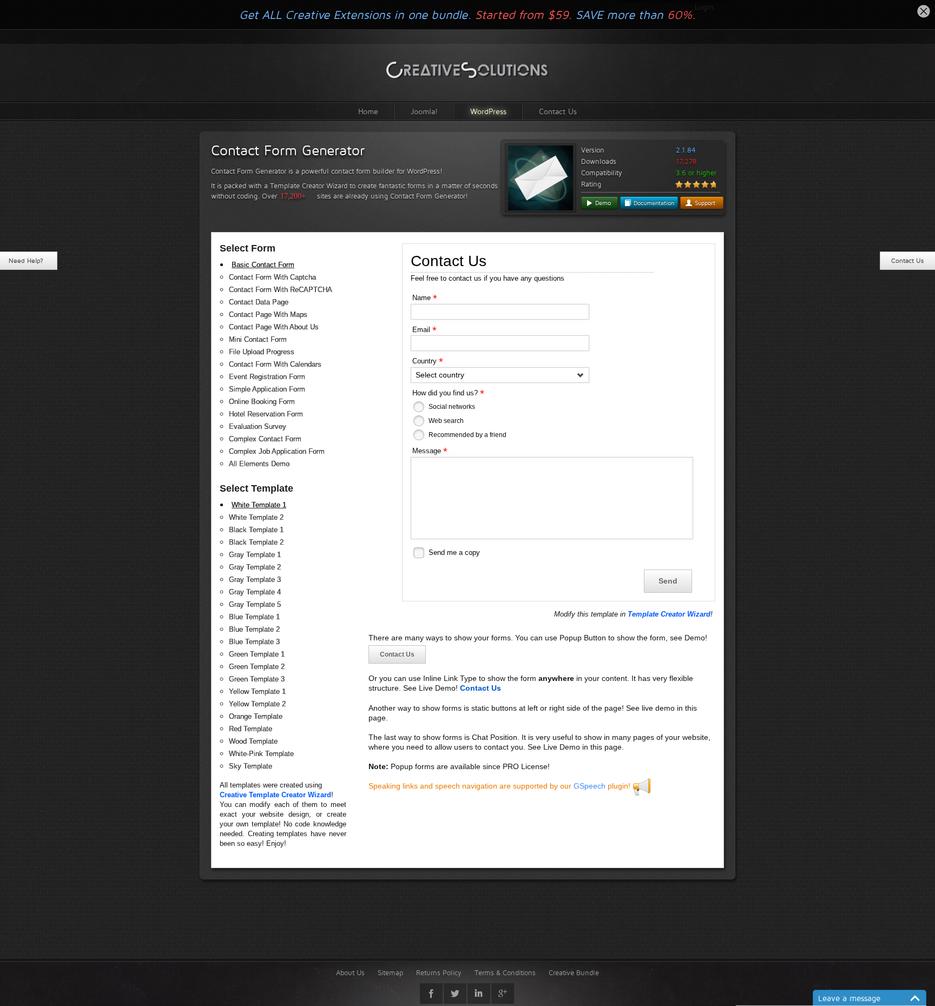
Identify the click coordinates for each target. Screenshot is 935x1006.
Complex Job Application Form (277, 451)
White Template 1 (259, 505)
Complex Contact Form (265, 439)
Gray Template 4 (255, 592)
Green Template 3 (257, 679)
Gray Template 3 (255, 579)
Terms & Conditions (505, 972)
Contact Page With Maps (268, 314)
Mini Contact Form (258, 339)
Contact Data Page (258, 302)
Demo (602, 203)
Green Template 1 (257, 654)
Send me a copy (454, 552)
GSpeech (589, 786)
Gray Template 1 (255, 555)
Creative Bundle (574, 972)
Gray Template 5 (255, 604)
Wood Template (253, 741)
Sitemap (390, 972)
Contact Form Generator (288, 150)
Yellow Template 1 (257, 691)
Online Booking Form (262, 402)
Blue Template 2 (254, 629)
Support (704, 203)
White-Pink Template (261, 754)
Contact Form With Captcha (272, 277)
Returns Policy (439, 972)
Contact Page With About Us (274, 327)
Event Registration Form (267, 377)
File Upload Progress (261, 352)
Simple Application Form (267, 389)
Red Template (250, 729)
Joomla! (424, 111)
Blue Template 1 (254, 617)
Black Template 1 (256, 530)
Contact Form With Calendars (275, 364)
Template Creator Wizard (669, 614)
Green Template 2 (257, 667)
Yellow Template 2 (257, 704)
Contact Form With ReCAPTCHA (280, 290)
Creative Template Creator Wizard (275, 795)
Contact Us (558, 111)
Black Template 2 (256, 542)
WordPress (488, 111)
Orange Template (255, 716)
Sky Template (250, 766)
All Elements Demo (259, 464)
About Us (350, 972)
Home (368, 111)
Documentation (652, 203)
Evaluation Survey (257, 426)
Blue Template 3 (254, 642)
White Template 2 (256, 517)
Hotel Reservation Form (266, 414)
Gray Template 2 (255, 567)
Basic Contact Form (263, 265)
